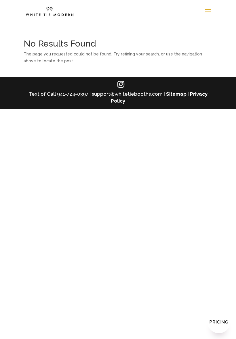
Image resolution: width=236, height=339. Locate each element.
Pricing (219, 322)
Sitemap (176, 94)
